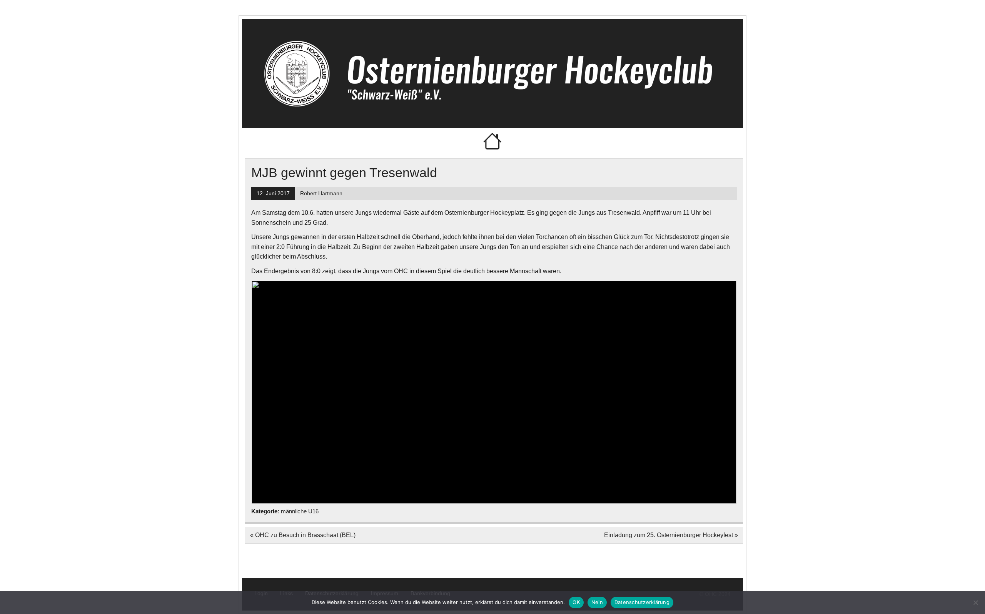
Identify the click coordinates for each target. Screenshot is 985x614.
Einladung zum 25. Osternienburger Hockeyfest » (671, 535)
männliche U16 (300, 511)
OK (576, 602)
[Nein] (975, 602)
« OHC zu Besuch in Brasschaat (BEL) (303, 535)
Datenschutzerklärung (641, 602)
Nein (597, 602)
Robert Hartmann (321, 193)
